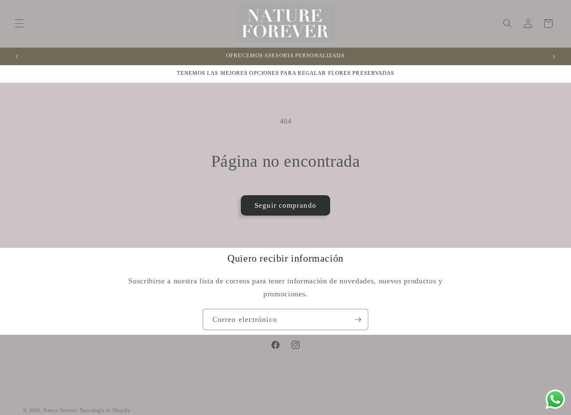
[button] (19, 23)
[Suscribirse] (358, 320)
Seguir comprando (285, 205)
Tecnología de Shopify (104, 410)
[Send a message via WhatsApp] (555, 399)
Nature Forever (61, 410)
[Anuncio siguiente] (554, 56)
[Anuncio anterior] (17, 56)
